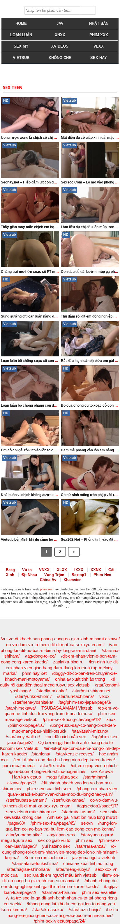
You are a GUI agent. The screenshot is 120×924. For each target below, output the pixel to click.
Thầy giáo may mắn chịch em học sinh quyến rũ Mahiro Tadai (51, 227)
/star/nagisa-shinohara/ (28, 869)
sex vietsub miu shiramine (31, 811)
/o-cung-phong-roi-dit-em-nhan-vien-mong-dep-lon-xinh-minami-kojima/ (60, 852)
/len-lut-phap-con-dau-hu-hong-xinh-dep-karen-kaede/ (64, 759)
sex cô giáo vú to (54, 840)
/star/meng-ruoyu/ (73, 869)
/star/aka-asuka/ (47, 909)
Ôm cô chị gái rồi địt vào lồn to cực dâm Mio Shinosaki (45, 450)
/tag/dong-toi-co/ (40, 655)
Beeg (10, 570)
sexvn (87, 823)
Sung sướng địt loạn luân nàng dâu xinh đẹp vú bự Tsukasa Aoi (53, 316)
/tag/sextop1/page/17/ (97, 805)
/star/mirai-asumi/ (78, 811)
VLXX (98, 46)
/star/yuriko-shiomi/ (33, 696)
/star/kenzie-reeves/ (74, 753)
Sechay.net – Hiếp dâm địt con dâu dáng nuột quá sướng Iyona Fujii (56, 182)
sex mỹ (21, 46)
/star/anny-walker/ (23, 736)
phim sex (46, 589)
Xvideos (59, 46)
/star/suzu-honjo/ (84, 909)
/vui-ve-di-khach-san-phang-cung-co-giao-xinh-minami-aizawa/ (60, 638)
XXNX (96, 570)
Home (21, 23)
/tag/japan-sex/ (61, 834)
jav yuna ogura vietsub (93, 857)
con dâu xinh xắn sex (65, 736)
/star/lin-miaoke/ (51, 690)
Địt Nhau (29, 575)
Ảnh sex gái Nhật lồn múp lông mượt (82, 817)
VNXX (44, 570)
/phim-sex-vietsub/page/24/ (59, 920)
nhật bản (98, 23)
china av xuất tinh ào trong (80, 679)
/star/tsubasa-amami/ (26, 800)
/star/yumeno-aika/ (24, 834)
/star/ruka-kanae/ (68, 800)
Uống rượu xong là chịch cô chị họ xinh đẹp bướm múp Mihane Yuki (57, 138)
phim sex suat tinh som (49, 788)
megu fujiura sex (62, 776)
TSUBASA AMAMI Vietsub (66, 707)
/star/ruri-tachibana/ (75, 696)
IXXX (78, 570)
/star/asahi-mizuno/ (90, 731)
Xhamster (72, 580)
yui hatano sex (56, 846)
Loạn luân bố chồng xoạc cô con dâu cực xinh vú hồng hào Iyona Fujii (58, 361)
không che (60, 58)
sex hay (98, 58)
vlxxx (104, 696)
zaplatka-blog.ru (68, 661)
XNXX (60, 35)
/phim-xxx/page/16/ (26, 725)
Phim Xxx (98, 35)
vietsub (21, 58)
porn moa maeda (18, 765)
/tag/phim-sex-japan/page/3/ (85, 702)
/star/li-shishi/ (52, 765)
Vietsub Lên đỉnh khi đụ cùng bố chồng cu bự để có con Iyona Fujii (55, 540)
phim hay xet (34, 673)
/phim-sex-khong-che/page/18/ (72, 719)
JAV (60, 23)
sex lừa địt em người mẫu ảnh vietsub (60, 875)
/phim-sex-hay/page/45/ (53, 823)
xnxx (111, 719)
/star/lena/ (40, 753)
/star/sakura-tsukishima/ (35, 863)
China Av (48, 580)
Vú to (27, 570)
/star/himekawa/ (21, 707)
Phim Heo (102, 575)
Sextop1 (79, 575)
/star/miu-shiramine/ (91, 690)
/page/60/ (16, 823)
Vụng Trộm (54, 575)
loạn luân (21, 35)
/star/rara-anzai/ (90, 846)
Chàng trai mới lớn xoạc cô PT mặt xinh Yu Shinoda (43, 272)
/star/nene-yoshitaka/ (33, 702)
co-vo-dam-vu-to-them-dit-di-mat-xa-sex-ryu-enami (54, 644)
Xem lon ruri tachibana (45, 857)
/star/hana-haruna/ (59, 892)
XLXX (62, 570)
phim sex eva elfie (99, 892)
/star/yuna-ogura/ (97, 834)
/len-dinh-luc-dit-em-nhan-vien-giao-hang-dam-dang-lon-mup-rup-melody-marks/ (61, 667)
